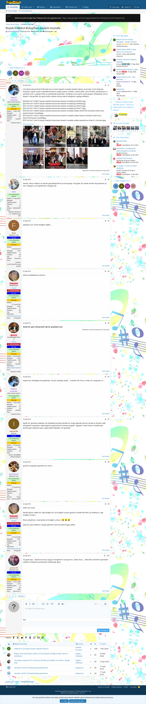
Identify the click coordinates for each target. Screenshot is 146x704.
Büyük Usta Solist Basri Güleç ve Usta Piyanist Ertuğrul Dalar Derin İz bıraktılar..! (41, 654)
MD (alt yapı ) (120, 96)
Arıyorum (119, 56)
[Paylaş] (105, 85)
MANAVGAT (17, 208)
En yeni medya (122, 123)
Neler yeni (28, 7)
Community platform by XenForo (73, 691)
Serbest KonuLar (79, 648)
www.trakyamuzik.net (14, 368)
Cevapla (106, 174)
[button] (33, 7)
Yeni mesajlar (12, 11)
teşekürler (120, 89)
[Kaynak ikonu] (114, 141)
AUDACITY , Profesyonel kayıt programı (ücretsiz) (126, 149)
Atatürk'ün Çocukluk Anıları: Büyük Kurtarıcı (31, 648)
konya (19, 497)
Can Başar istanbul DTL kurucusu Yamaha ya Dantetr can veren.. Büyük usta (42, 661)
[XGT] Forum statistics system (73, 693)
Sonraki (20, 81)
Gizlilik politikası (116, 687)
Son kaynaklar (122, 137)
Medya (42, 7)
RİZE (19, 589)
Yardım (126, 687)
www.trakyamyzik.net (14, 316)
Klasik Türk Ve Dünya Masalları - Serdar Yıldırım (126, 40)
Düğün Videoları (79, 654)
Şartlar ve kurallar (104, 687)
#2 (108, 179)
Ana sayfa (133, 687)
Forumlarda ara (26, 11)
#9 (108, 504)
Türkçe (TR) (11, 687)
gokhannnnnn (127, 91)
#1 (108, 85)
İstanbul (18, 364)
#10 (108, 556)
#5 (108, 323)
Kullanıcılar (72, 7)
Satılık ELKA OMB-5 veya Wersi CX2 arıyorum (126, 50)
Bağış (86, 7)
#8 (108, 462)
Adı (24, 619)
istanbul (18, 119)
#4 (108, 271)
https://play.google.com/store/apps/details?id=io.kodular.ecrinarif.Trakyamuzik (93, 18)
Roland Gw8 (120, 74)
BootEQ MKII (121, 141)
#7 (108, 419)
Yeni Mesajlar (122, 35)
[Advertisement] (58, 50)
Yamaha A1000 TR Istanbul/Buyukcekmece (31, 668)
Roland (118, 86)
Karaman (18, 258)
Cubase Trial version (124, 158)
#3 (108, 221)
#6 (108, 377)
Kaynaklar (56, 7)
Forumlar (14, 7)
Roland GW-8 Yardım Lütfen (127, 69)
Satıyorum (80, 668)
